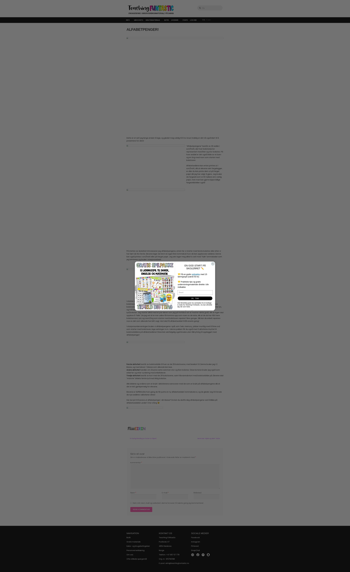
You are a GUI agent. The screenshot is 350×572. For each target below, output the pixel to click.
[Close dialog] (212, 263)
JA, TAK (195, 298)
